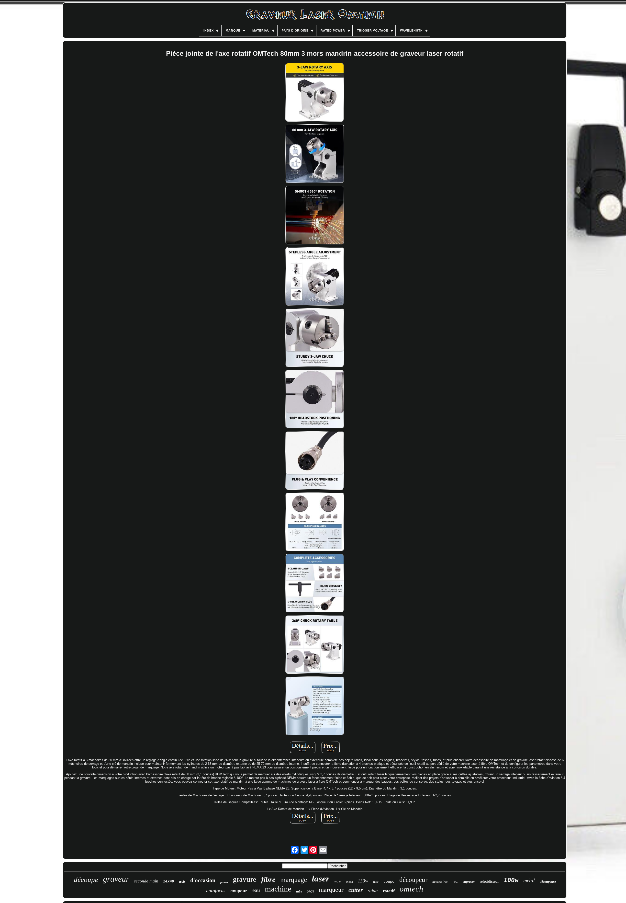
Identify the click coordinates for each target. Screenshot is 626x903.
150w (455, 882)
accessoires (439, 881)
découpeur (413, 879)
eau (256, 890)
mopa (349, 881)
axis (182, 881)
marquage (293, 879)
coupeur (238, 891)
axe (376, 881)
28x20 (337, 882)
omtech (411, 888)
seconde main (146, 881)
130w (363, 880)
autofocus (215, 890)
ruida (373, 890)
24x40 (168, 881)
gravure (244, 879)
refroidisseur (489, 881)
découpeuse (548, 881)
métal (529, 880)
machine (278, 888)
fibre (268, 879)
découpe (86, 879)
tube (299, 891)
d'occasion (202, 880)
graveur (116, 878)
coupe (388, 881)
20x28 (310, 891)
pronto (224, 882)
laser (320, 878)
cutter (355, 890)
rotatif (389, 890)
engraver (469, 881)
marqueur (331, 889)
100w (511, 880)
